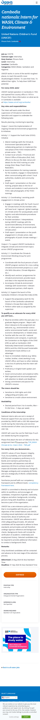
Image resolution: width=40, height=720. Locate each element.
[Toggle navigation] (36, 2)
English (7, 697)
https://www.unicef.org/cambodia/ (17, 102)
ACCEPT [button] (26, 717)
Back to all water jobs (11, 667)
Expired (20, 575)
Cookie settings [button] (14, 717)
